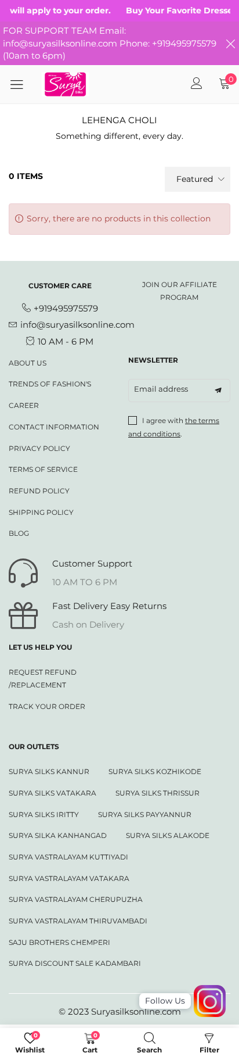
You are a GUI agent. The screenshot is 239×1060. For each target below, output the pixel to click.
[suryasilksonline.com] (66, 84)
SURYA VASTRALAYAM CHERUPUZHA (76, 899)
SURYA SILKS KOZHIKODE (154, 771)
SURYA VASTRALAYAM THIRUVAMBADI (78, 920)
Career (24, 405)
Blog (19, 533)
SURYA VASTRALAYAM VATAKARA (69, 878)
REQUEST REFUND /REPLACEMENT (43, 678)
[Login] (197, 84)
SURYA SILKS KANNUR (49, 771)
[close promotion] (230, 43)
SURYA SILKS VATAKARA (52, 793)
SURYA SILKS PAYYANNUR (144, 814)
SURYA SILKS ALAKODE (167, 835)
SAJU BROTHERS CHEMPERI (59, 942)
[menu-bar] (21, 84)
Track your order (47, 706)
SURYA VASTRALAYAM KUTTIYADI (68, 857)
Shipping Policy (41, 512)
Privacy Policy (39, 448)
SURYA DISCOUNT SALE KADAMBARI (75, 963)
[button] (218, 390)
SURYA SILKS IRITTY (44, 814)
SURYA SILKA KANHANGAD (58, 835)
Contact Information (54, 426)
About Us (27, 363)
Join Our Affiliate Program (179, 291)
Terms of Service (43, 469)
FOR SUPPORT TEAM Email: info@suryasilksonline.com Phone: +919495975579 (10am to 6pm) (109, 43)
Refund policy (39, 490)
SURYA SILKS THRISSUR (157, 793)
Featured (194, 179)
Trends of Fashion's (50, 383)
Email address (161, 388)
